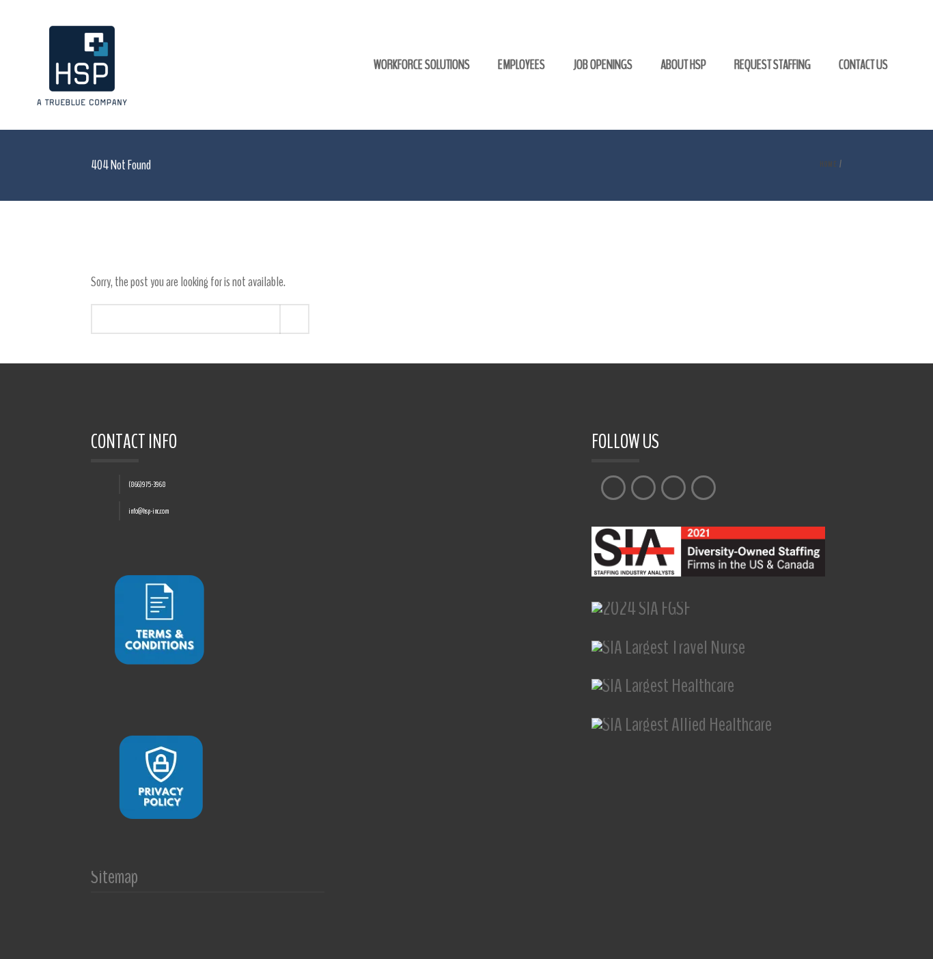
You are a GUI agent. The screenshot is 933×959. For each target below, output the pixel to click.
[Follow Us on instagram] (673, 487)
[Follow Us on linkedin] (703, 487)
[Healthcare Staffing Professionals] (82, 64)
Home (828, 163)
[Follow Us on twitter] (643, 487)
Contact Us (863, 64)
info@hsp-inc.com (148, 510)
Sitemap (114, 881)
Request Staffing (772, 64)
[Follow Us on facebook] (613, 487)
